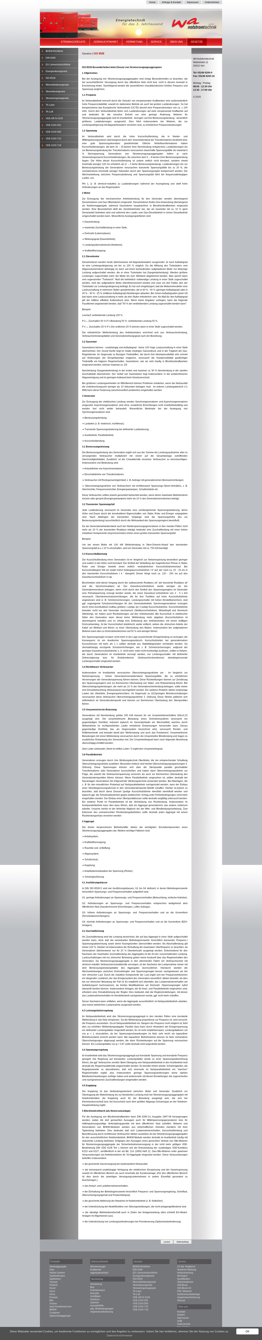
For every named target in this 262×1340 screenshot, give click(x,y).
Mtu (51, 1300)
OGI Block (182, 1285)
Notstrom (95, 1299)
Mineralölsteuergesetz (57, 84)
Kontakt (181, 1311)
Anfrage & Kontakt (171, 2)
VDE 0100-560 (53, 132)
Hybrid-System (57, 1272)
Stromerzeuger (98, 1266)
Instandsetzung (185, 1272)
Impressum (193, 2)
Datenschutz (183, 1324)
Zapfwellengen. (57, 1275)
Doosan (53, 1297)
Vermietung (134, 41)
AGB (179, 1321)
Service (156, 41)
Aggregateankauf (99, 1272)
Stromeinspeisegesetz (57, 98)
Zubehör (94, 1302)
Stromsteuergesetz (55, 91)
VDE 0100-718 (53, 145)
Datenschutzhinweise (119, 1335)
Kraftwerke (95, 1269)
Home (152, 2)
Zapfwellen (55, 1279)
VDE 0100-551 (53, 125)
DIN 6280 (51, 58)
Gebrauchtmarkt (106, 41)
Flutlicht (53, 1285)
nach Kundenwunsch (60, 1306)
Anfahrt (181, 1314)
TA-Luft (49, 111)
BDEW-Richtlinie (54, 51)
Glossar (181, 1300)
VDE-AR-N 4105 (54, 118)
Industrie (94, 1293)
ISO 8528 (50, 78)
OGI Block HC (184, 1288)
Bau (92, 1287)
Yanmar (53, 1282)
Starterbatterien (185, 1282)
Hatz (51, 1269)
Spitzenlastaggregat (59, 1315)
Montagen (182, 1275)
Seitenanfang (182, 1242)
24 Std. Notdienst (186, 1266)
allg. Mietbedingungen (102, 1308)
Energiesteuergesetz (56, 71)
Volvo (52, 1294)
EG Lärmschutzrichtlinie (58, 64)
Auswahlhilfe (97, 1305)
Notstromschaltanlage (188, 1294)
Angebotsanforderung (101, 1311)
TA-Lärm (50, 105)
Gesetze (197, 41)
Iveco (52, 1291)
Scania (53, 1303)
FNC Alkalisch (184, 1291)
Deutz (52, 1288)
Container (54, 1312)
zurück (167, 1242)
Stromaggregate (73, 41)
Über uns (176, 41)
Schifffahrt (95, 1296)
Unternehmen (212, 2)
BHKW (52, 1309)
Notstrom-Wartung (186, 1269)
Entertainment (97, 1290)
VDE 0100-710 (53, 138)
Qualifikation (183, 1279)
